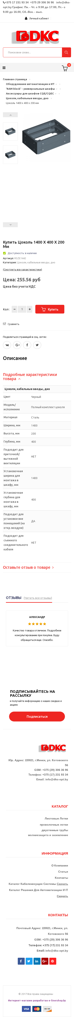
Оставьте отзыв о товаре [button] (27, 567)
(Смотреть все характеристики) (22, 269)
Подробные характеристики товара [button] (30, 376)
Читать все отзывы (38, 598)
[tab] (37, 377)
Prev (10, 224)
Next (10, 114)
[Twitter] (7, 345)
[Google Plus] (17, 345)
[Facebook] (27, 345)
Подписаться (37, 716)
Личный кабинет (38, 18)
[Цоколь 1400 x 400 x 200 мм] (10, 124)
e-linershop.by (57, 1000)
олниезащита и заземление (49, 835)
